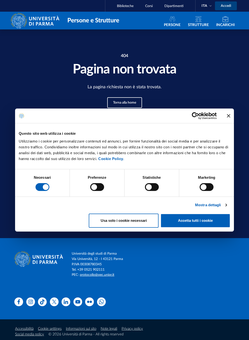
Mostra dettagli (208, 205)
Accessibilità (24, 329)
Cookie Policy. (111, 159)
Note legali (109, 329)
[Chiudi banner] (228, 115)
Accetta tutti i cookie (195, 220)
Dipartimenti (174, 6)
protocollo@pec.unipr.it (97, 275)
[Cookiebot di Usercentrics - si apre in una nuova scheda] (195, 115)
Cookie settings (50, 329)
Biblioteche (125, 6)
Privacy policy (132, 329)
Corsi (149, 6)
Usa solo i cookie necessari (124, 220)
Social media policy (29, 334)
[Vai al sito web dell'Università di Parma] (36, 20)
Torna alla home (124, 102)
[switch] (97, 187)
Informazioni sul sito (81, 329)
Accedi (226, 6)
